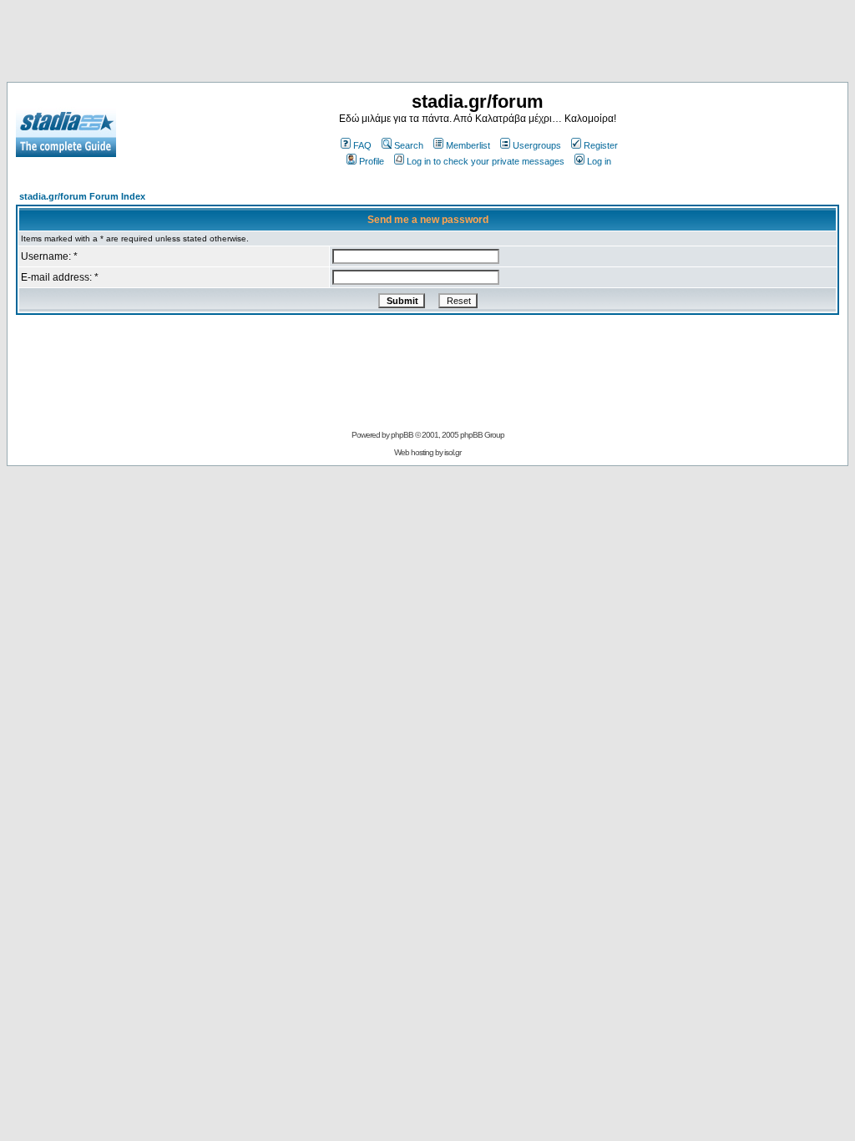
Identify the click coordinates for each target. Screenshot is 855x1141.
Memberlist (468, 145)
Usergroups (537, 145)
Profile (371, 161)
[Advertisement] (427, 44)
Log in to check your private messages (485, 161)
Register (601, 145)
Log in (599, 161)
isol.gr (452, 452)
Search (408, 145)
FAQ (362, 145)
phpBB (402, 434)
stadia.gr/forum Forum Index (82, 196)
